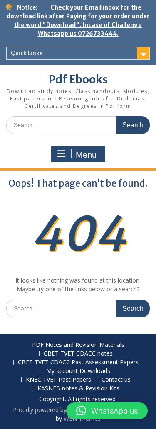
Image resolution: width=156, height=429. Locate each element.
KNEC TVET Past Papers (58, 380)
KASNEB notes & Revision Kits (78, 388)
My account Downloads (78, 371)
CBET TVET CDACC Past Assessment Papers (78, 362)
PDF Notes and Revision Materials (78, 345)
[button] (107, 410)
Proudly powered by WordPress (55, 410)
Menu (86, 154)
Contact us (116, 380)
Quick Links (26, 53)
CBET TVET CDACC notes (78, 353)
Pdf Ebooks (78, 79)
